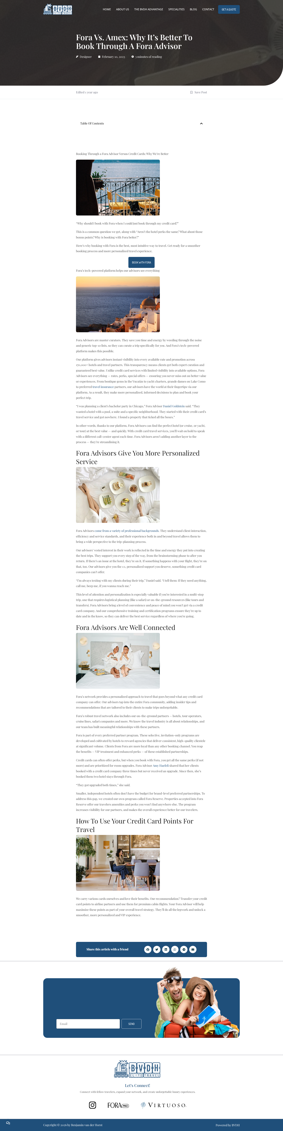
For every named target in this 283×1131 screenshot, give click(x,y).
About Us (122, 9)
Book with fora (141, 262)
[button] (201, 123)
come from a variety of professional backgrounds (126, 531)
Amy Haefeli (161, 765)
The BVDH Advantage (148, 9)
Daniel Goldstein (174, 406)
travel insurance (103, 387)
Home (107, 9)
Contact (208, 9)
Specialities (176, 9)
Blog (193, 9)
